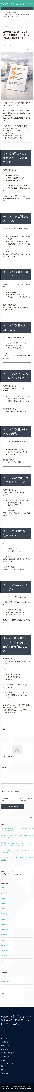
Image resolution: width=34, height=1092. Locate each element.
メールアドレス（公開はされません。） (11, 791)
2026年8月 (4, 888)
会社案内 (5, 1049)
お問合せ (5, 1060)
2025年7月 (4, 940)
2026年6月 (4, 898)
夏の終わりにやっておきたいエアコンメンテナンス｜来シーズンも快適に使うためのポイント (17, 844)
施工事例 (5, 1042)
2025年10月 (4, 935)
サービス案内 (6, 1045)
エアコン (8, 729)
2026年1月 (4, 919)
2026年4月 (4, 903)
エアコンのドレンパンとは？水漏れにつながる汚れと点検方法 (17, 859)
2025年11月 (4, 929)
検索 (31, 817)
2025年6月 (4, 945)
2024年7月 (4, 961)
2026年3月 (4, 908)
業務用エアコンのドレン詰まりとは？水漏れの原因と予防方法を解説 (17, 836)
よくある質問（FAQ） (9, 1053)
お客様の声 (5, 1056)
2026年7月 (4, 893)
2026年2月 (4, 914)
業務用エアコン (5, 982)
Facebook (7, 1070)
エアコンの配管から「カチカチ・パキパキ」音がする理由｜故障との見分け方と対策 (17, 851)
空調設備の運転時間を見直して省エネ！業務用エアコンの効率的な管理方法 (17, 829)
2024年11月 (4, 950)
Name (2, 785)
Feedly (6, 1073)
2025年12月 (4, 924)
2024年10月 (4, 956)
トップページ (6, 1038)
